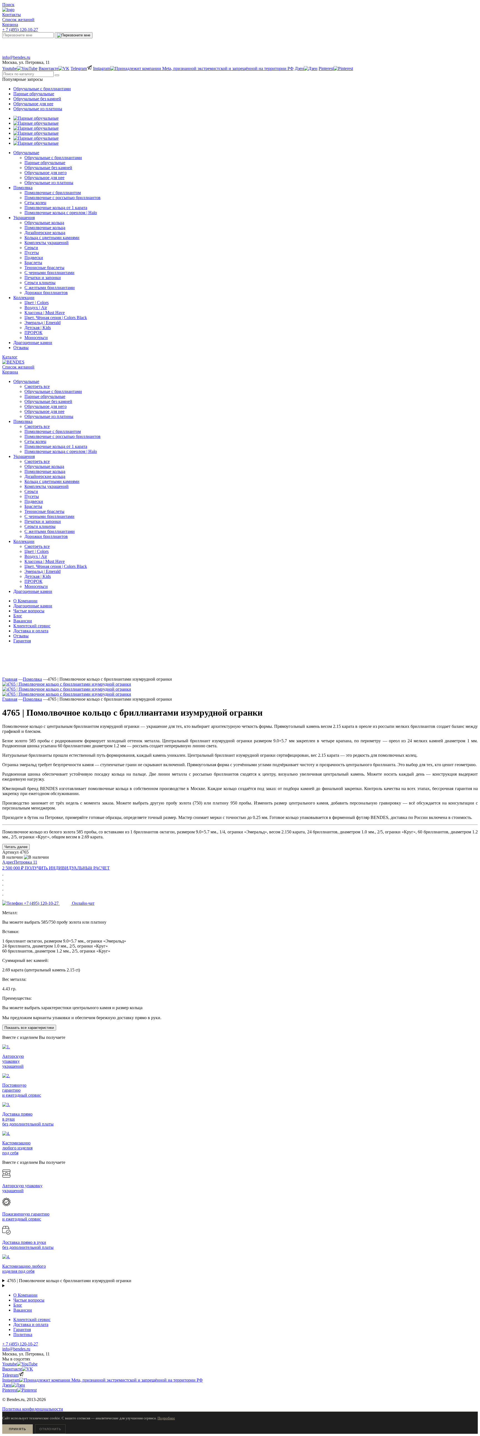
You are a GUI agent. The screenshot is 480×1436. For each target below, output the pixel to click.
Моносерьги (36, 586)
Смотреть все (37, 386)
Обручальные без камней (37, 98)
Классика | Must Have (44, 561)
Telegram (124, 45)
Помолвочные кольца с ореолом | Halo (60, 451)
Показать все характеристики (29, 1028)
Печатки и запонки (42, 521)
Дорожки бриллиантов (46, 536)
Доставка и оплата (30, 630)
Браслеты (33, 506)
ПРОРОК (33, 581)
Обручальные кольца (44, 466)
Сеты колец (35, 441)
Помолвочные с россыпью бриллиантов (62, 436)
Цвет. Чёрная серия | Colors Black (55, 566)
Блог (17, 615)
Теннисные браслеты (44, 511)
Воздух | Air (35, 556)
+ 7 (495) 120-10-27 (20, 29)
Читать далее (16, 847)
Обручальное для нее (33, 103)
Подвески (33, 501)
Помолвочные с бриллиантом (52, 431)
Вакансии (22, 620)
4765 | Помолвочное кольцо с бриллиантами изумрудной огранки (69, 1280)
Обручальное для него (45, 406)
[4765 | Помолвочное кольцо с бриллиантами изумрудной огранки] (66, 684)
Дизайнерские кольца (44, 476)
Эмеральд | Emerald (42, 571)
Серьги (31, 491)
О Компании (25, 600)
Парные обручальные (33, 93)
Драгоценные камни (32, 605)
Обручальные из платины (37, 108)
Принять (17, 1429)
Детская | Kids (37, 576)
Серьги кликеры (40, 526)
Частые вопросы (28, 610)
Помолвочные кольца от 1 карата (55, 446)
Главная (9, 679)
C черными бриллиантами (49, 516)
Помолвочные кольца (44, 471)
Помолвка (32, 679)
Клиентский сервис (32, 625)
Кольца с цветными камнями (51, 481)
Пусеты (31, 496)
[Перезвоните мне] (73, 35)
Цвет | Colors (36, 551)
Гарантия (22, 640)
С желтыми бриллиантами (49, 531)
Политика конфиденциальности (32, 1409)
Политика (22, 1334)
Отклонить (50, 1429)
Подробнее (166, 1418)
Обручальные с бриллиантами (42, 88)
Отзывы (21, 635)
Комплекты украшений (46, 486)
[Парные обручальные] (36, 118)
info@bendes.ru (16, 57)
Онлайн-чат (362, 45)
